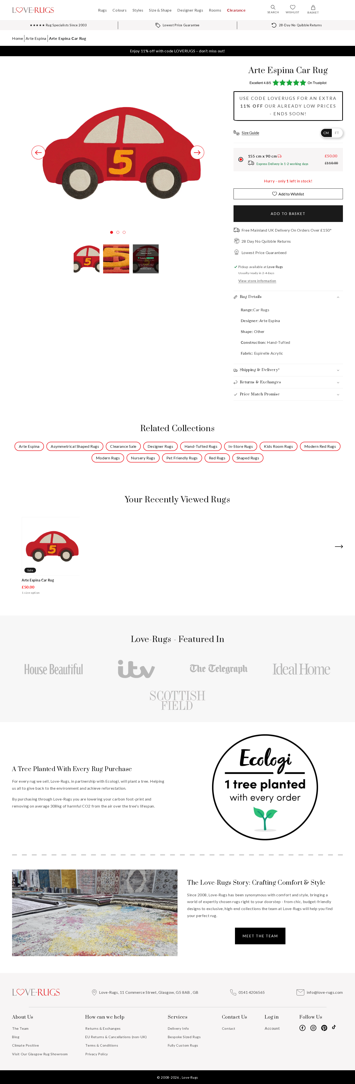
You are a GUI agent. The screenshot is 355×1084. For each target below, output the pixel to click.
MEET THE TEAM (260, 936)
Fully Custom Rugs (183, 1045)
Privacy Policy (96, 1054)
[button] (273, 7)
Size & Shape (160, 10)
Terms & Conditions (101, 1045)
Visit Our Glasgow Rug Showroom (40, 1054)
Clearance (236, 10)
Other (259, 331)
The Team (20, 1028)
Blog (15, 1037)
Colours (120, 10)
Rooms (215, 10)
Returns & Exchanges (103, 1028)
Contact (228, 1028)
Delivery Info (178, 1028)
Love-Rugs (190, 1077)
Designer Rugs (190, 10)
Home (17, 38)
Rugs (102, 10)
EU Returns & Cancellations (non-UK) (116, 1037)
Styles (138, 10)
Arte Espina (36, 38)
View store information (257, 281)
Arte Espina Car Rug (67, 38)
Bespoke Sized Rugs (184, 1037)
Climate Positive (25, 1045)
